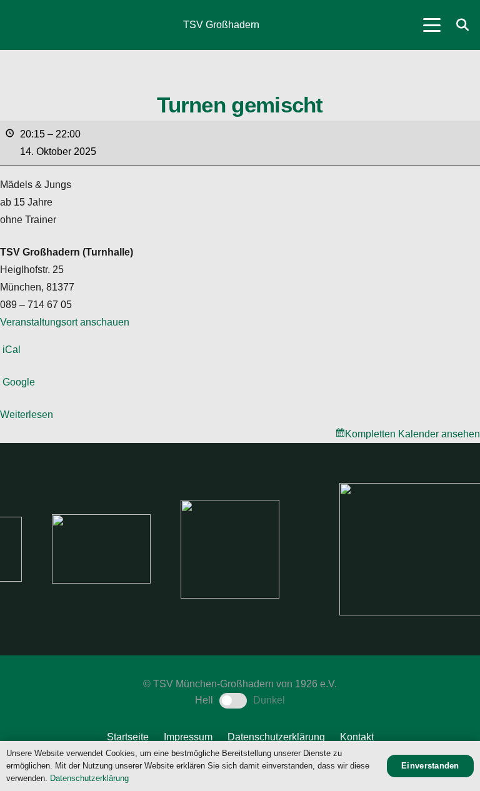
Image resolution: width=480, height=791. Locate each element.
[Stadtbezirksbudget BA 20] (339, 549)
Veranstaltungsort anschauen (64, 322)
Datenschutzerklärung (276, 737)
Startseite (128, 737)
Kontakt (357, 737)
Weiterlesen (26, 414)
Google (18, 382)
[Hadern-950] (136, 549)
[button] (432, 25)
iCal (11, 349)
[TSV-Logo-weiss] (25, 25)
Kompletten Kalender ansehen (412, 434)
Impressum (188, 737)
